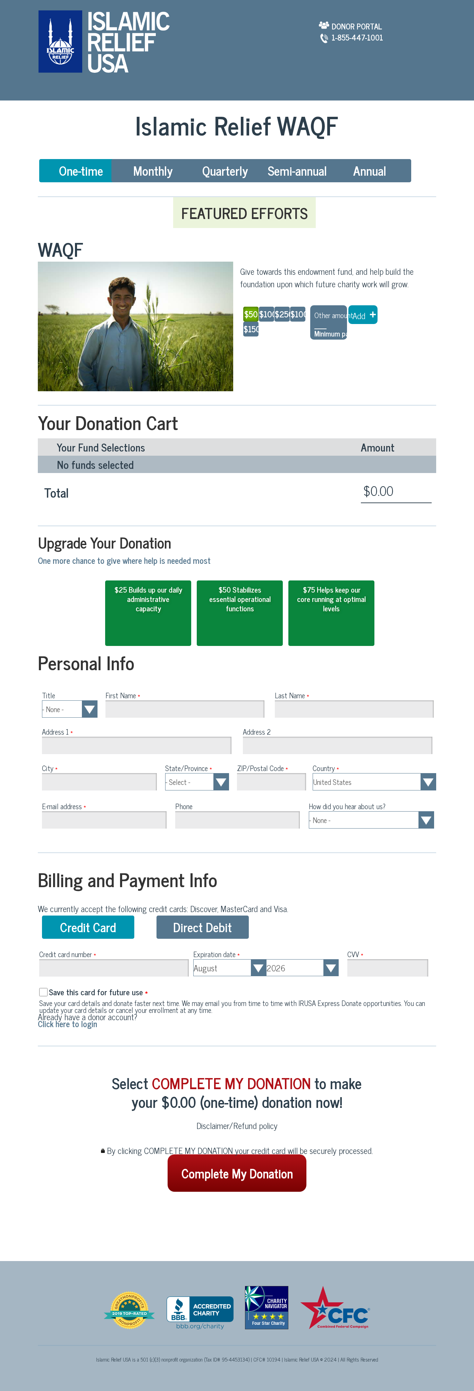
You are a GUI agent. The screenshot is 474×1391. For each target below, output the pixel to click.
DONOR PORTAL (357, 26)
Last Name (292, 695)
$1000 (297, 314)
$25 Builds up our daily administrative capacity (148, 598)
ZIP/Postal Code (262, 767)
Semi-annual (297, 170)
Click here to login (67, 1023)
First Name (122, 695)
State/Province (188, 767)
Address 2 (257, 731)
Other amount (333, 315)
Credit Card (88, 927)
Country (326, 767)
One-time (81, 170)
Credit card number (67, 954)
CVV (355, 954)
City (50, 767)
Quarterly (225, 170)
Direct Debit (202, 927)
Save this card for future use (98, 991)
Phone (184, 806)
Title (48, 695)
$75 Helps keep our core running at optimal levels (331, 598)
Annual (369, 170)
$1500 (250, 328)
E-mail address (64, 806)
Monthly (153, 170)
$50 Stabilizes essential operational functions (240, 598)
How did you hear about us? (347, 806)
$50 (251, 314)
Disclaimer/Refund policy (237, 1125)
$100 (266, 314)
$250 (281, 314)
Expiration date (216, 954)
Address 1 (57, 731)
